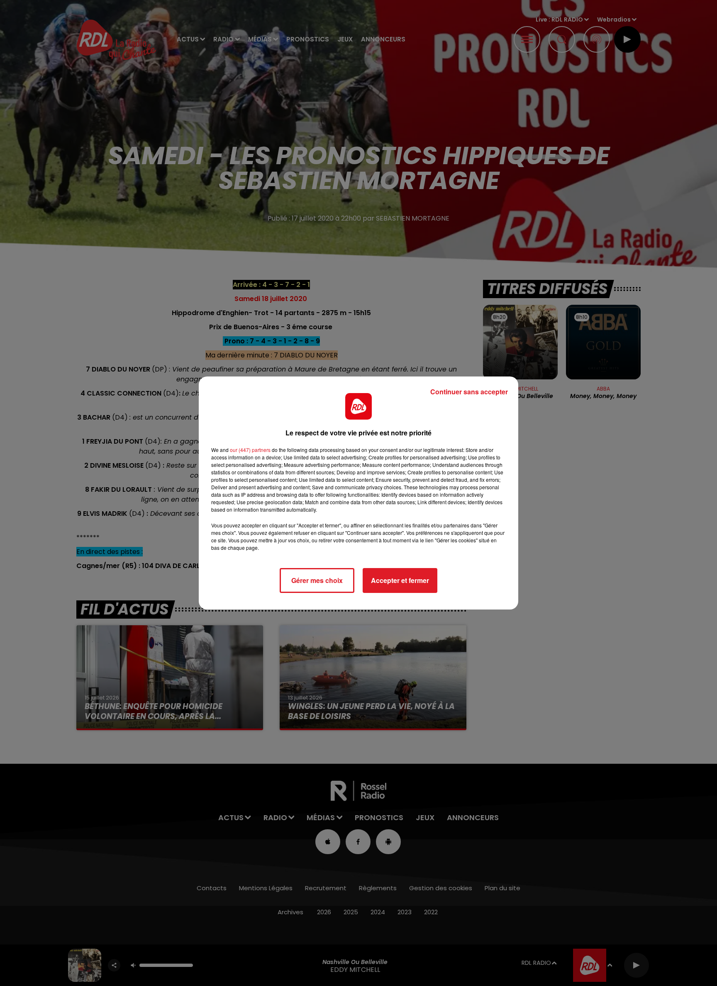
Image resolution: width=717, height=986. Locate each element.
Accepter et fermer (400, 580)
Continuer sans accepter (469, 391)
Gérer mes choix (317, 580)
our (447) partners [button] (250, 449)
